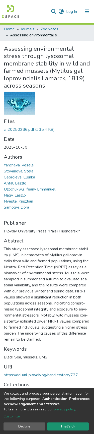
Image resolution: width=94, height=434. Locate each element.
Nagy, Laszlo (15, 195)
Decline (24, 426)
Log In (72, 11)
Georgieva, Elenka (19, 177)
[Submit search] (53, 11)
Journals (28, 29)
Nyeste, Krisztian (18, 201)
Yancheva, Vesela (19, 165)
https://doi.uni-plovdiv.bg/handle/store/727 (41, 375)
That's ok (67, 426)
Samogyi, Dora (16, 207)
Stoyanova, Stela (18, 171)
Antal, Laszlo (15, 183)
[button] (61, 12)
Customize (12, 416)
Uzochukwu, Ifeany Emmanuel (29, 189)
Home (9, 29)
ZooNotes (49, 29)
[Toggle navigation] (87, 12)
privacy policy (64, 409)
